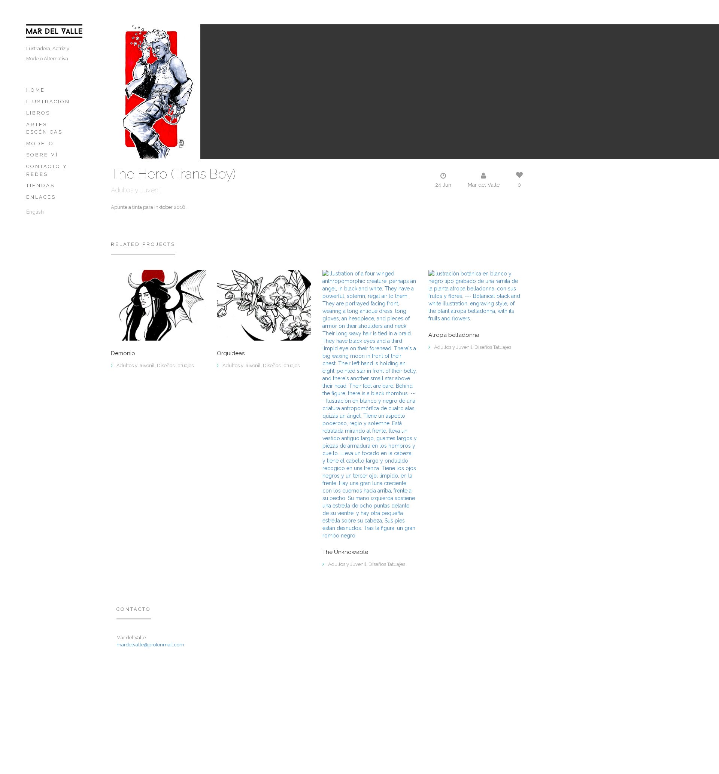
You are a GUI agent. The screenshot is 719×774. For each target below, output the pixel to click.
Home (35, 90)
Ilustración (48, 101)
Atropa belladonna (453, 335)
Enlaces (41, 197)
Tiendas (40, 185)
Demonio (123, 353)
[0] (158, 305)
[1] (475, 295)
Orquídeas (231, 353)
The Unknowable (345, 552)
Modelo (40, 143)
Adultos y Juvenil (136, 190)
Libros (38, 113)
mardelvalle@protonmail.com (150, 644)
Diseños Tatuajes (175, 365)
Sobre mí (42, 155)
